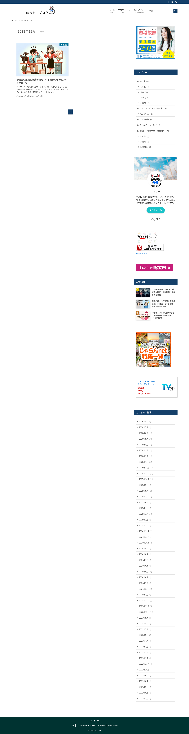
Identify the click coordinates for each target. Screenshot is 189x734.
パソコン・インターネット (153, 108)
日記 (144, 97)
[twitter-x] (168, 2)
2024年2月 (145, 588)
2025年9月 (145, 485)
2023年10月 (146, 612)
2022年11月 (145, 663)
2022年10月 (145, 669)
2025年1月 (145, 525)
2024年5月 (145, 571)
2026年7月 (145, 427)
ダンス (144, 87)
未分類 (145, 102)
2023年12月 (145, 600)
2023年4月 (145, 640)
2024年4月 (145, 577)
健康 (144, 92)
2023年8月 (145, 623)
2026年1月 (145, 462)
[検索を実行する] (175, 11)
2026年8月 (145, 421)
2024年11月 (145, 536)
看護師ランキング (143, 253)
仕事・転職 (145, 119)
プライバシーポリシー (86, 725)
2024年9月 (145, 548)
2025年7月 (145, 496)
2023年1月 (145, 658)
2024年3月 (145, 583)
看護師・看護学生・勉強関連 (154, 130)
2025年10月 (146, 479)
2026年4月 (145, 444)
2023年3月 (145, 646)
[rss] (176, 2)
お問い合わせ (113, 725)
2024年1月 (145, 594)
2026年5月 (145, 438)
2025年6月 (145, 502)
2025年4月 (145, 508)
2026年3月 (145, 450)
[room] (172, 2)
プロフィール (155, 210)
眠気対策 (145, 147)
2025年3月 (145, 513)
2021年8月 (145, 692)
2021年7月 (145, 698)
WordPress (146, 114)
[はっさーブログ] (37, 11)
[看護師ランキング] (150, 250)
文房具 (144, 141)
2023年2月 (145, 652)
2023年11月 (145, 606)
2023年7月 (145, 629)
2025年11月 (146, 473)
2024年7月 (145, 560)
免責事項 (101, 725)
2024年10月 (145, 542)
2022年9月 (145, 675)
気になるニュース (149, 125)
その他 (144, 81)
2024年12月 (145, 531)
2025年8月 (145, 490)
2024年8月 (145, 554)
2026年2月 (145, 456)
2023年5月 (145, 635)
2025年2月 (145, 519)
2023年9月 (145, 617)
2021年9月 (145, 687)
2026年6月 (145, 433)
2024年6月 (145, 565)
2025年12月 (146, 467)
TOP (72, 725)
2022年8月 (145, 681)
